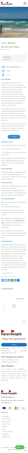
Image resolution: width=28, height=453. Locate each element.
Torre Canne (6, 49)
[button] (4, 306)
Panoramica (6, 57)
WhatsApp (11, 360)
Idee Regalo (5, 416)
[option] (14, 22)
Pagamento (5, 434)
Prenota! (14, 344)
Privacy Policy (6, 421)
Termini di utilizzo (7, 419)
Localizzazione (7, 59)
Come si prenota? (7, 431)
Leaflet (23, 321)
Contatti (4, 426)
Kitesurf (4, 43)
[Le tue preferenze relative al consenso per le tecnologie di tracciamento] (25, 450)
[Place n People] (6, 3)
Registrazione (6, 437)
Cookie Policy (6, 424)
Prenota (14, 136)
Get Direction (20, 298)
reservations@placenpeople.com (10, 362)
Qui (7, 380)
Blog (3, 429)
